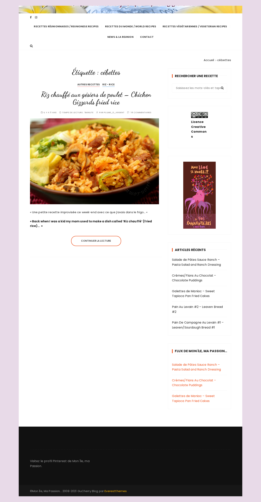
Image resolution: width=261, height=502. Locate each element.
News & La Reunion (120, 37)
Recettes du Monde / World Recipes (130, 26)
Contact (147, 37)
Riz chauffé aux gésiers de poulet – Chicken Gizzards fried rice (96, 98)
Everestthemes (116, 491)
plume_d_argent (114, 112)
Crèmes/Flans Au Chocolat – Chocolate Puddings (194, 278)
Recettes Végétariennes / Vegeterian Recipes (195, 26)
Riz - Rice (108, 84)
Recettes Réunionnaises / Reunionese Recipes (66, 26)
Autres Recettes (88, 84)
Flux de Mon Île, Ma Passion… (201, 351)
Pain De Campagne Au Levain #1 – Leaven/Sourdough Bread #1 (198, 325)
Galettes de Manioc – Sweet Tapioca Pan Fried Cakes (193, 293)
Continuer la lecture (96, 241)
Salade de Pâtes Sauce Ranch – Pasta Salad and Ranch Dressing (196, 262)
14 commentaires (141, 112)
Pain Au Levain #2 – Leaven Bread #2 (197, 309)
